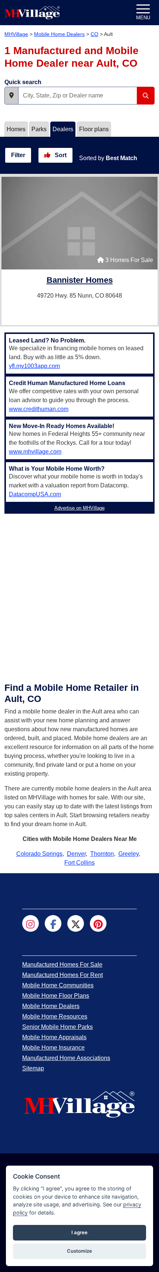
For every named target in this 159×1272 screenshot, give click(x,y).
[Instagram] (30, 923)
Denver (76, 854)
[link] (80, 281)
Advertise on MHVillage (79, 508)
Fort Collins (79, 862)
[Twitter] (75, 923)
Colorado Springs (39, 854)
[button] (11, 96)
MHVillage (16, 34)
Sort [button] (60, 155)
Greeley (128, 854)
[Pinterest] (98, 923)
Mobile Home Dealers (59, 34)
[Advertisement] (79, 596)
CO (94, 34)
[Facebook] (53, 923)
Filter (18, 155)
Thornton (102, 854)
